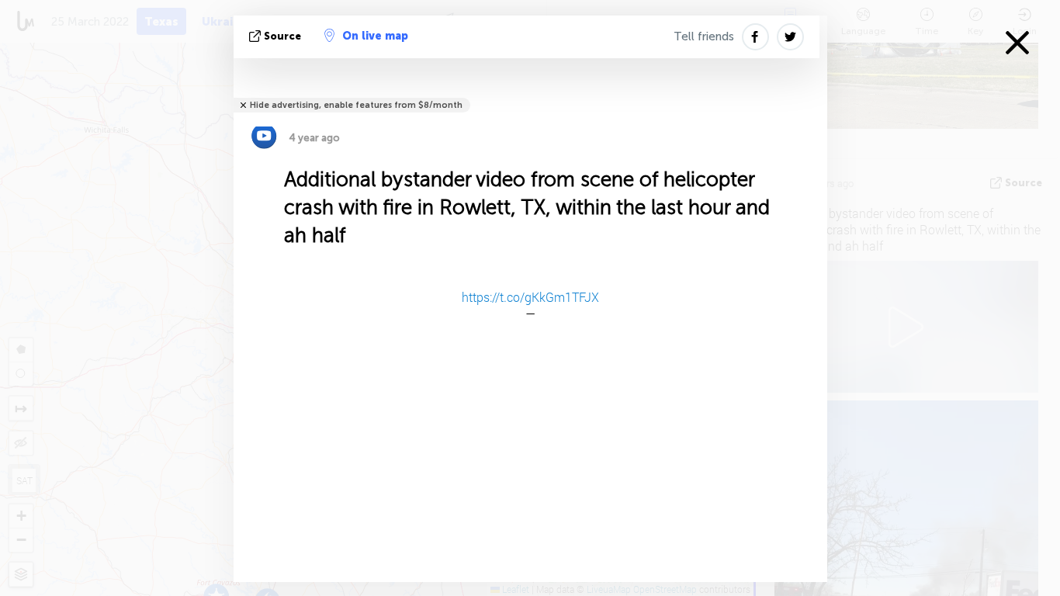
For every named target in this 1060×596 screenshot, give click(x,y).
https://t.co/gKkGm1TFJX (530, 297)
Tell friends (704, 36)
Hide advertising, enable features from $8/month (356, 105)
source (282, 36)
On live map (375, 36)
